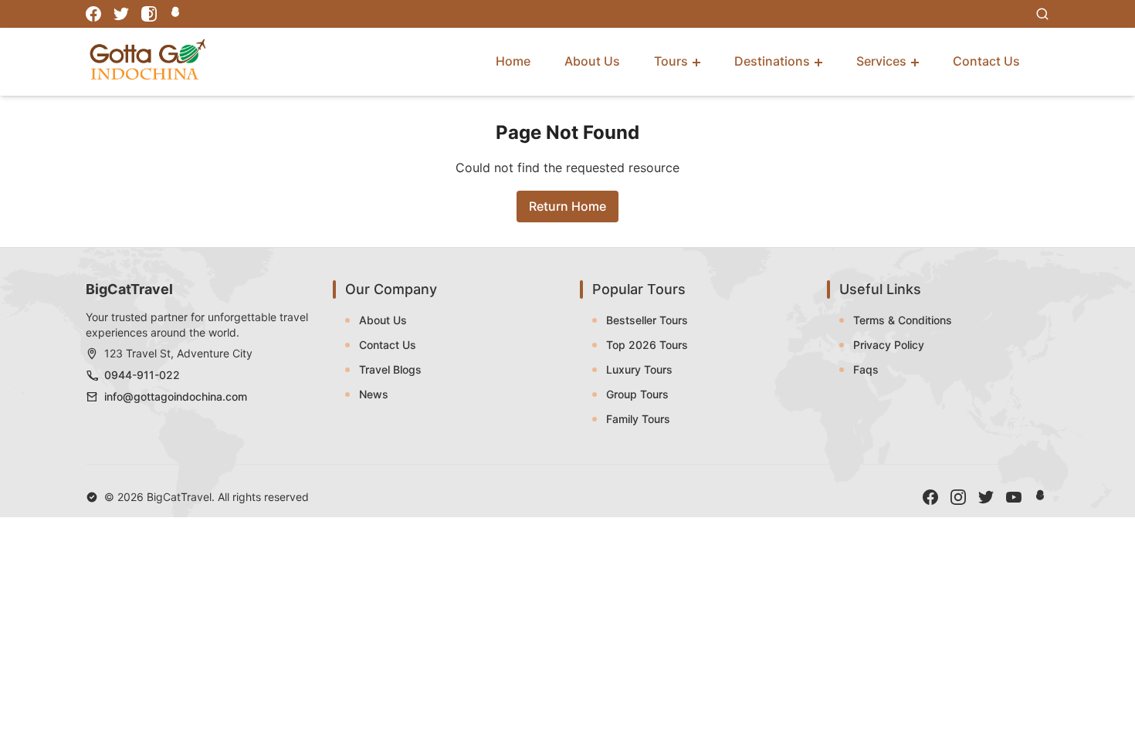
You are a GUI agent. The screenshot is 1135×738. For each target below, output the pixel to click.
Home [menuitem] (513, 61)
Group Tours (637, 394)
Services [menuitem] (881, 61)
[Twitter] (121, 14)
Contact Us (387, 344)
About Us (383, 320)
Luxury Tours (639, 369)
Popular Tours (639, 289)
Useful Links (880, 289)
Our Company (391, 289)
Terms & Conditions (902, 320)
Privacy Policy (888, 344)
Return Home (567, 206)
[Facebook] (93, 14)
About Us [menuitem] (592, 61)
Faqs (866, 369)
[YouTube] (1014, 497)
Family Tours (638, 418)
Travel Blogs (390, 369)
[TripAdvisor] (177, 14)
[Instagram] (149, 14)
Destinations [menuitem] (772, 61)
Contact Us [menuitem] (986, 61)
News (373, 394)
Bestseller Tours (647, 320)
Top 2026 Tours (647, 344)
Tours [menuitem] (671, 61)
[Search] (1042, 14)
